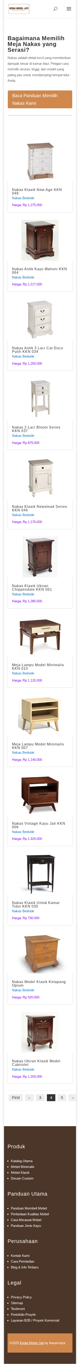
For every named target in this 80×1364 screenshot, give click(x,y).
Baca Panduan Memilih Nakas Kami (35, 99)
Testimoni (18, 1309)
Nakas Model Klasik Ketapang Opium (39, 983)
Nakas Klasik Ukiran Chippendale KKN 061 (32, 587)
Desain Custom (22, 1178)
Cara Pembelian (22, 1261)
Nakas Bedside (23, 198)
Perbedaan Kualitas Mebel (30, 1214)
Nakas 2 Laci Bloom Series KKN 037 (36, 429)
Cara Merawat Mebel (26, 1220)
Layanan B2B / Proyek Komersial (35, 1320)
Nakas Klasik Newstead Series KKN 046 (39, 508)
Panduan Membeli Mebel (29, 1208)
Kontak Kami (20, 1255)
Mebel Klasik (20, 1172)
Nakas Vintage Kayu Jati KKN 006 (38, 825)
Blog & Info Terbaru (24, 1267)
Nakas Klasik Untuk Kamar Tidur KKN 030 (36, 904)
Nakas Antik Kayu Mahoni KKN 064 (39, 270)
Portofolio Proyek (23, 1314)
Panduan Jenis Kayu (26, 1226)
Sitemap (17, 1303)
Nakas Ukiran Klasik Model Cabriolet (36, 1063)
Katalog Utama (21, 1161)
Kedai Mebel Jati (32, 1343)
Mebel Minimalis (22, 1167)
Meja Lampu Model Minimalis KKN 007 (38, 746)
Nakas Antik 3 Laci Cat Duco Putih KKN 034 (37, 350)
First (16, 1097)
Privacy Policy (21, 1297)
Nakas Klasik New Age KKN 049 (37, 191)
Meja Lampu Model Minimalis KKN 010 (38, 666)
